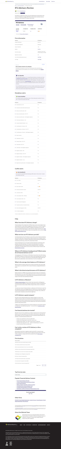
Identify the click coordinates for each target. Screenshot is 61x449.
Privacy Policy (30, 430)
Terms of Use (22, 430)
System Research (39, 400)
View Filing (39, 57)
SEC (22, 406)
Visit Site (17, 24)
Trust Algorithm (28, 81)
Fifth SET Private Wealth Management (22, 400)
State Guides (48, 1)
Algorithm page (35, 409)
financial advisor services (19, 247)
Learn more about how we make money (25, 439)
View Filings (39, 59)
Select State (17, 374)
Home (16, 5)
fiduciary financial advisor (20, 282)
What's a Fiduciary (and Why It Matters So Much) (26, 384)
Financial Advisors (42, 1)
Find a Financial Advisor (21, 5)
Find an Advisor (30, 24)
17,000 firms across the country (22, 78)
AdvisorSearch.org (10, 1)
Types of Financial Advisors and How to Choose (26, 382)
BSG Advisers (25, 401)
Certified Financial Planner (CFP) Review (24, 387)
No (31, 393)
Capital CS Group (33, 400)
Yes (29, 393)
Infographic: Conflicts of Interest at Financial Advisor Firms (28, 388)
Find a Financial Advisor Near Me (23, 380)
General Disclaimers (10, 434)
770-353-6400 (23, 24)
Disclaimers (26, 430)
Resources (53, 1)
